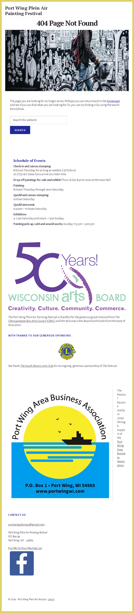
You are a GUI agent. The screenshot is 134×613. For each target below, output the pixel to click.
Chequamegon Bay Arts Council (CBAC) (31, 321)
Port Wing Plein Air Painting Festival (26, 10)
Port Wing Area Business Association (121, 453)
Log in (51, 599)
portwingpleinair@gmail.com (26, 524)
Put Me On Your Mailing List (25, 548)
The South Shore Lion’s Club (37, 366)
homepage (113, 101)
